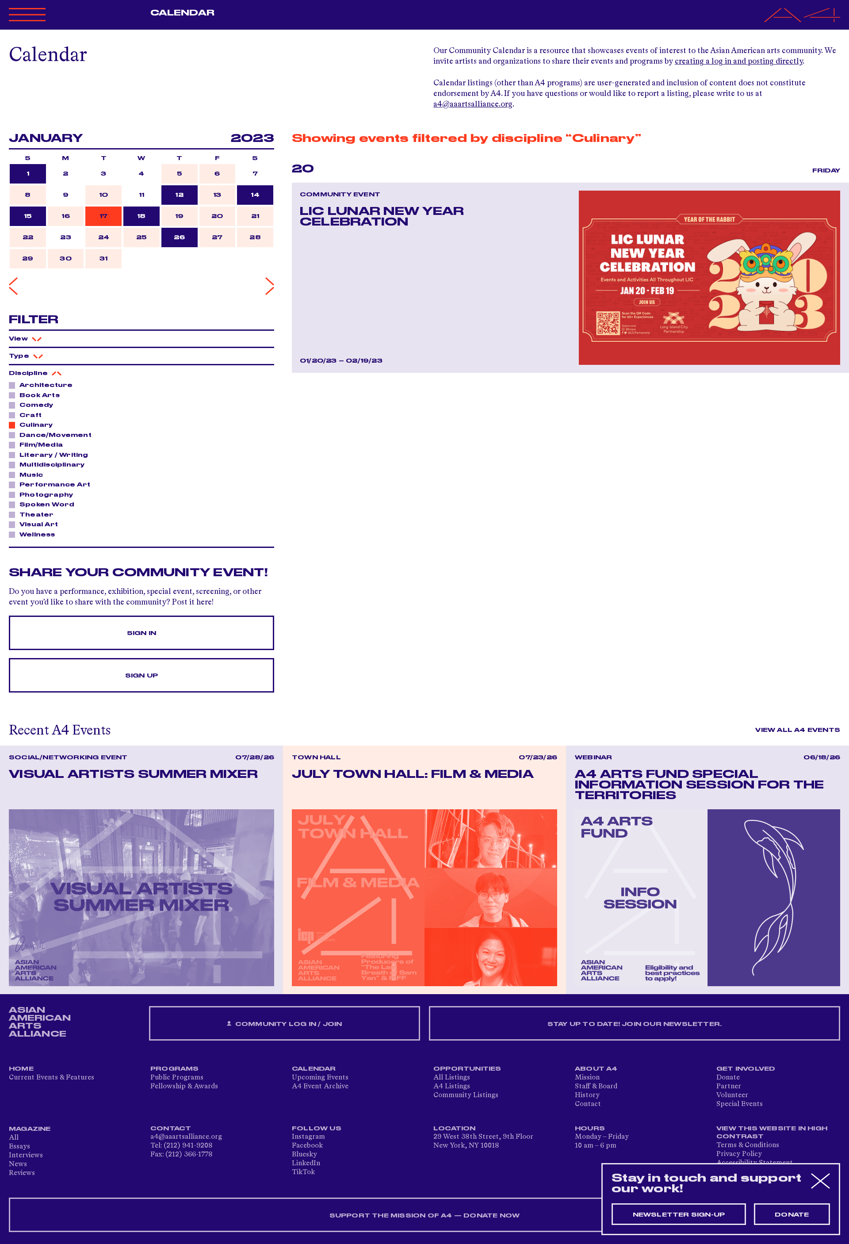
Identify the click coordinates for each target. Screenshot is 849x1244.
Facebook (307, 1145)
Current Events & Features (51, 1077)
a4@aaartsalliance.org (472, 104)
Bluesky (304, 1154)
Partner (728, 1086)
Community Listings (465, 1095)
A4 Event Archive (320, 1086)
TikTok (303, 1172)
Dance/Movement (55, 435)
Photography (46, 495)
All (14, 1137)
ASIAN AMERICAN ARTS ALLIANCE (40, 1022)
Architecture (46, 385)
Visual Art (38, 524)
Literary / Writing (53, 455)
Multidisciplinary (51, 464)
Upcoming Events (320, 1077)
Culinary (36, 425)
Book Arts (39, 395)
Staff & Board (596, 1086)
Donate (728, 1077)
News (18, 1164)
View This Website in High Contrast (771, 1132)
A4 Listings (451, 1086)
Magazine (30, 1129)
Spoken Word (46, 504)
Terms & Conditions (747, 1145)
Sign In (141, 633)
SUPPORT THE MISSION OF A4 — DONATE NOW (424, 1215)
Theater (36, 514)
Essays (19, 1146)
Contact (588, 1104)
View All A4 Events (797, 730)
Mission (587, 1077)
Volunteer (732, 1095)
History (587, 1095)
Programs (174, 1069)
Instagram (308, 1137)
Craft (30, 415)
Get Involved (745, 1069)
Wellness (37, 534)
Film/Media (41, 445)
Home (21, 1069)
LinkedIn (306, 1163)
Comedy (36, 405)
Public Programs (176, 1077)
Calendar (182, 13)
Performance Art (54, 484)
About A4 (596, 1069)
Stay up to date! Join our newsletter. (634, 1024)
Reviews (22, 1173)
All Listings (451, 1077)
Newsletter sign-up (679, 1214)
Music (31, 475)
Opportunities (467, 1069)
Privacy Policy (739, 1154)
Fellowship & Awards (184, 1086)
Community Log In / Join (287, 1024)
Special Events (739, 1104)
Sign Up (141, 675)
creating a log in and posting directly (739, 61)
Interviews (26, 1155)
